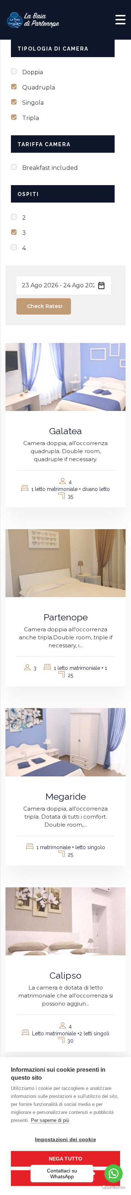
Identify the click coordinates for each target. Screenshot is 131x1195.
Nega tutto (66, 1159)
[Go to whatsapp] (113, 1173)
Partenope (66, 617)
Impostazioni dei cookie (65, 1139)
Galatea (65, 430)
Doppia (32, 72)
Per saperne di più (50, 1120)
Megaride (65, 796)
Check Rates (44, 306)
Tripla (30, 118)
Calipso (65, 975)
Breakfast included (50, 167)
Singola (33, 102)
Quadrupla (38, 87)
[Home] (32, 19)
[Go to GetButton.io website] (113, 1187)
